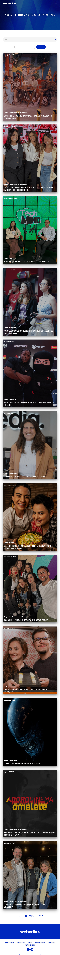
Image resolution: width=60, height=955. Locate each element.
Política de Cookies (30, 945)
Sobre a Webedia (9, 942)
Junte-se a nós (21, 942)
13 (39, 916)
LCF (42, 954)
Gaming (14, 327)
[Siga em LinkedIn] (28, 949)
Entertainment (17, 112)
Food (13, 542)
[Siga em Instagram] (31, 949)
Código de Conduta (40, 942)
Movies (24, 112)
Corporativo (8, 112)
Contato (30, 942)
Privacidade (52, 942)
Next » (45, 916)
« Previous (16, 916)
